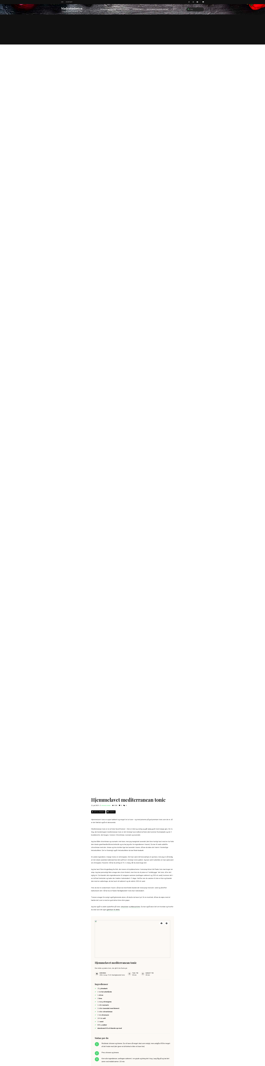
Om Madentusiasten (108, 9)
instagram (193, 2)
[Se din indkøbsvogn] (203, 2)
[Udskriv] (161, 923)
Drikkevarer (106, 805)
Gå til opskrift (99, 812)
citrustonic (124, 907)
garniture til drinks (113, 910)
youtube (197, 2)
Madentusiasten (71, 8)
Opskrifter (137, 9)
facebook (189, 2)
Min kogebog (124, 9)
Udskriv (112, 812)
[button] (166, 923)
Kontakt (69, 2)
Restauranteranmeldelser (157, 9)
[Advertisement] (132, 30)
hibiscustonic (135, 907)
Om (62, 2)
